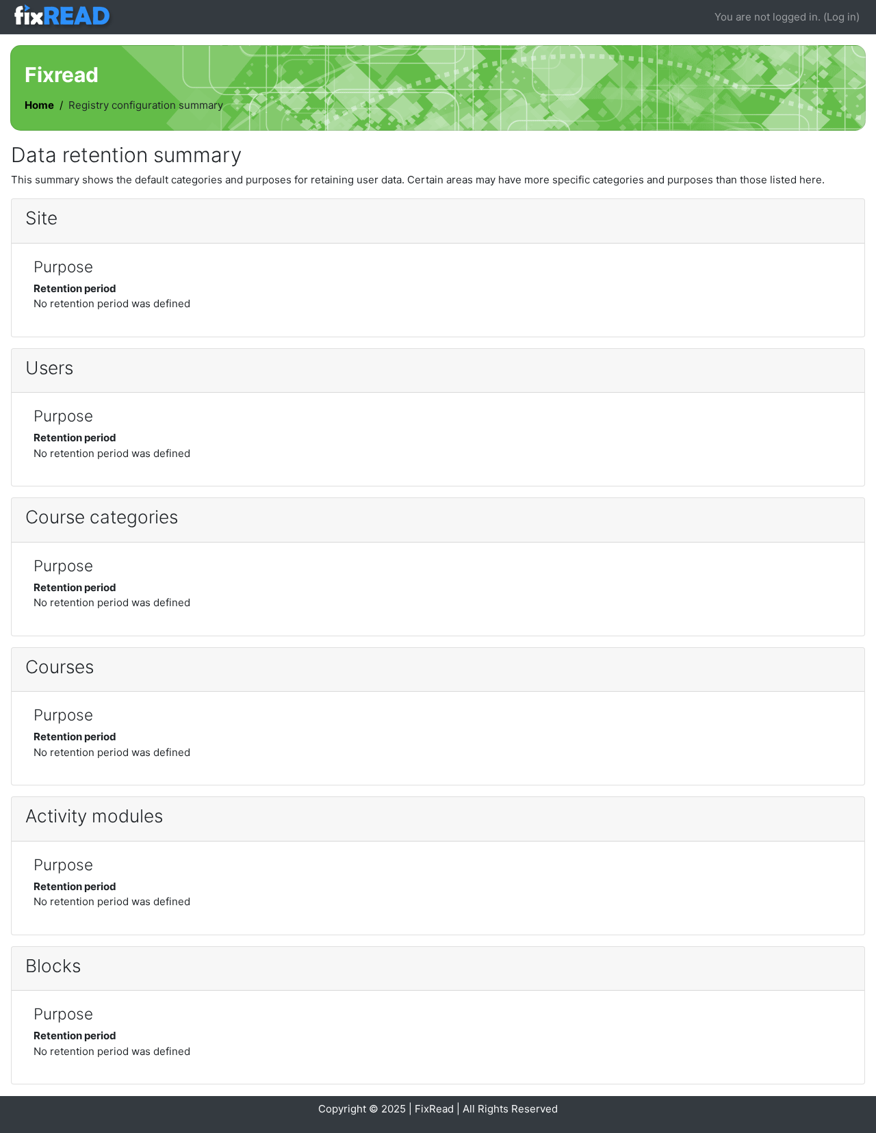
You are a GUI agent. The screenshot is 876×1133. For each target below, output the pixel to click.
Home (39, 105)
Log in (841, 16)
